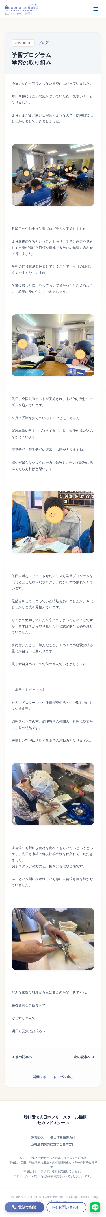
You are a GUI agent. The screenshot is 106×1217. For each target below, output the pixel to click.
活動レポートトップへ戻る (53, 1077)
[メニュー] (95, 9)
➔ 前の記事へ (22, 1057)
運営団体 (37, 1137)
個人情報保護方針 (62, 1137)
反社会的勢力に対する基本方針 (53, 1144)
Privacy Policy (88, 1197)
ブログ (43, 42)
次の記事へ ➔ (84, 1057)
